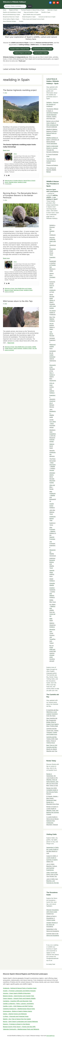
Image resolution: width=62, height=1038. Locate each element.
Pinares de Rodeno (52, 165)
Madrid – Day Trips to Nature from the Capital (17, 1019)
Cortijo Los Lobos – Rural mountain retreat (52, 423)
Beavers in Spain (9, 290)
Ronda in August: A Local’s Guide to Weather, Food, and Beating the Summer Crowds (52, 810)
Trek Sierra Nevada (51, 333)
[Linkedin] (6, 175)
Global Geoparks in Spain (29, 17)
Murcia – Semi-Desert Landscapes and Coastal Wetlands (20, 1021)
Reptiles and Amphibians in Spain (12, 12)
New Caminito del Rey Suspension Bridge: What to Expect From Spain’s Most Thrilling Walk (52, 722)
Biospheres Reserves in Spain (11, 17)
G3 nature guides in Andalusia (52, 312)
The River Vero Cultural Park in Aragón (51, 161)
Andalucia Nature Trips (52, 518)
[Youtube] (8, 175)
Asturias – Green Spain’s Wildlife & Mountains (17, 993)
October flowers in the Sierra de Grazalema (52, 924)
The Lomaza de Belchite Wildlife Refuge (51, 169)
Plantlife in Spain (45, 12)
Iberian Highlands (17, 348)
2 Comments (8, 183)
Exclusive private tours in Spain (47, 17)
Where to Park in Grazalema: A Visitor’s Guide (51, 918)
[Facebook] (4, 175)
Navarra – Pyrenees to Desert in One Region (16, 1024)
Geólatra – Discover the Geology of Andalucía (52, 104)
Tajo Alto (34, 348)
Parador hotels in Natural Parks (19, 49)
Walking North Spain (51, 446)
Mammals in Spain (52, 10)
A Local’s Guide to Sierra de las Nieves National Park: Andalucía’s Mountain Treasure (52, 820)
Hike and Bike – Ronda (52, 487)
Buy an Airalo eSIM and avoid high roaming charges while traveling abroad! (52, 653)
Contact (21, 21)
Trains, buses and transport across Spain (33, 19)
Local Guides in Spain (40, 53)
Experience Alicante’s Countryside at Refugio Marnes (52, 401)
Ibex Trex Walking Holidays (52, 319)
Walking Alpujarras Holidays (52, 625)
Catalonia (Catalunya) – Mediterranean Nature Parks (19, 1008)
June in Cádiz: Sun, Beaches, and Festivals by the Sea (52, 881)
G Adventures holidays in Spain (42, 49)
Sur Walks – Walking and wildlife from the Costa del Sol (52, 610)
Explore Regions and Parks (23, 53)
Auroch (6, 182)
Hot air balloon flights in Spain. (11, 19)
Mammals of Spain (9, 288)
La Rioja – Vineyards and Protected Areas (15, 1016)
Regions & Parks (13, 10)
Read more (6, 150)
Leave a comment (9, 291)
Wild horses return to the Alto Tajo (18, 301)
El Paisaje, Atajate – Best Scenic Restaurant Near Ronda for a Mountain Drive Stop (52, 800)
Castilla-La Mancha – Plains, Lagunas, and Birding (18, 1003)
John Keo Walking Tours (52, 512)
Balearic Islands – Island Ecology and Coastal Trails (18, 996)
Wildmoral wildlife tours (52, 346)
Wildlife (34, 346)
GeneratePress (50, 1035)
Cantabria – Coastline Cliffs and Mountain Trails (17, 1001)
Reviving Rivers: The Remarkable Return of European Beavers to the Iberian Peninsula (20, 195)
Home (4, 10)
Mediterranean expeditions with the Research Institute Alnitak (52, 435)
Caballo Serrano (9, 348)
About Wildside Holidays (9, 21)
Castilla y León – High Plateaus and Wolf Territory (18, 1006)
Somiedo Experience (52, 340)
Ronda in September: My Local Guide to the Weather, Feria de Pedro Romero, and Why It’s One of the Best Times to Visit (52, 779)
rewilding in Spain (22, 182)
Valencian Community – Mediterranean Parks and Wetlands (21, 1029)
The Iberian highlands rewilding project (20, 90)
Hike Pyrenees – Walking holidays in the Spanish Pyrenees (52, 533)
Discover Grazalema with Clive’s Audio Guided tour (52, 911)
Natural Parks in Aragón (29, 180)
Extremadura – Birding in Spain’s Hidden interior (17, 1011)
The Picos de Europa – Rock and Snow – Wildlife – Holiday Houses (52, 464)
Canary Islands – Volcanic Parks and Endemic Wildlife (19, 998)
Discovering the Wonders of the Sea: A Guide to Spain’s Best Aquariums (52, 372)
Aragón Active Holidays (52, 505)
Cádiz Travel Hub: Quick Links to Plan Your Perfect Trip (52, 874)
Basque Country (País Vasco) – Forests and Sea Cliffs (19, 1026)
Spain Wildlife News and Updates (32, 14)
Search (29, 6)
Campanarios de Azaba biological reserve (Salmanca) (52, 356)
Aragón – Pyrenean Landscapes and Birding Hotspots (19, 991)
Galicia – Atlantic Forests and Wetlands (15, 1014)
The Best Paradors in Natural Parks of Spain (32, 10)
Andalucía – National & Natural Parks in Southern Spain (20, 988)
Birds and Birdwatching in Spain (11, 14)
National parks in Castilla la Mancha (14, 180)
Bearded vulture (13, 182)
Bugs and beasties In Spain (31, 12)
